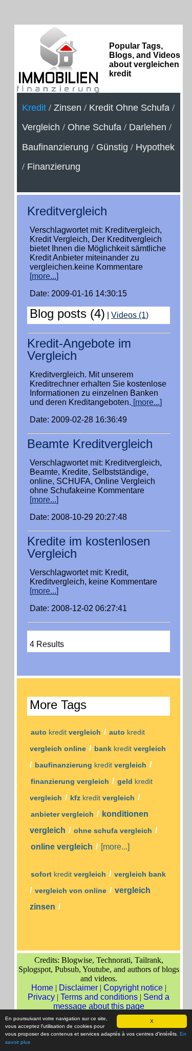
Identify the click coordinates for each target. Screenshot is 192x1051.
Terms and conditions (99, 997)
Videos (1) (129, 315)
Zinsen (67, 108)
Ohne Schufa (94, 127)
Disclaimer (78, 987)
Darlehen (147, 127)
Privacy (41, 997)
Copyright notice (133, 987)
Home (42, 987)
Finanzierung (53, 166)
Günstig (112, 147)
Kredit (34, 108)
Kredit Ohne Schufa (129, 108)
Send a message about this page (111, 1001)
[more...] (44, 276)
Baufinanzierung (55, 147)
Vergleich (41, 127)
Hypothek (155, 147)
